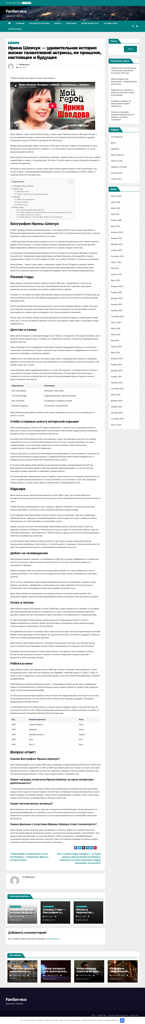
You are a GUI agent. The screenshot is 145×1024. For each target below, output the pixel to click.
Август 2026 (116, 196)
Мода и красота (90, 23)
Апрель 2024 (116, 347)
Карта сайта (134, 1015)
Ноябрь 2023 (116, 377)
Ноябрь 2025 (116, 250)
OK (122, 1020)
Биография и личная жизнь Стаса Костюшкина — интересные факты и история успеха (29, 857)
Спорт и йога (15, 29)
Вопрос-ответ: (18, 207)
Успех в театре (22, 202)
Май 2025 (115, 268)
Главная (20, 23)
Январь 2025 (116, 292)
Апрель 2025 (116, 274)
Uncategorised (13, 42)
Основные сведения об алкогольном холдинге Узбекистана (121, 103)
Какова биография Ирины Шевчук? (32, 210)
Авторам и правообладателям (118, 1015)
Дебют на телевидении (25, 199)
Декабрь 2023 (117, 371)
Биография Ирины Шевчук (23, 186)
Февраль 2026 (117, 232)
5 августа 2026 (85, 975)
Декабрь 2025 (117, 244)
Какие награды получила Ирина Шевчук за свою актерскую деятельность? (46, 212)
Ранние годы (18, 189)
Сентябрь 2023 (117, 389)
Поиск (113, 41)
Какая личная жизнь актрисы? (31, 215)
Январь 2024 (116, 365)
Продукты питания (39, 23)
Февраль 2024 (117, 359)
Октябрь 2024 (117, 310)
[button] (133, 26)
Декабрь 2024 (117, 298)
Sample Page (101, 1015)
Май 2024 (115, 341)
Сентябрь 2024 (117, 316)
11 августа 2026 (52, 975)
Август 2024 (116, 322)
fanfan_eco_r (24, 64)
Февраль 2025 (117, 286)
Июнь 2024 (115, 335)
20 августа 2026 (19, 975)
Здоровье (71, 23)
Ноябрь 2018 (116, 407)
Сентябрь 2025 (117, 256)
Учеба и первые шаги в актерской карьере (33, 194)
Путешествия (110, 23)
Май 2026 (115, 214)
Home (93, 1015)
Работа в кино (22, 205)
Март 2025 (115, 280)
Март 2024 (115, 353)
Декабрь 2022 (117, 401)
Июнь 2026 (115, 208)
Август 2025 (116, 262)
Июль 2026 (115, 202)
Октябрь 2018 (117, 413)
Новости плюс (117, 161)
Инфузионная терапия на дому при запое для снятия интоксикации (122, 92)
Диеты (57, 23)
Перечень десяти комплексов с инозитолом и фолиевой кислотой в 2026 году (123, 70)
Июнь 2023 (115, 395)
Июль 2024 (115, 328)
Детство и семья (23, 191)
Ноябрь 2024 (116, 304)
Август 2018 (116, 425)
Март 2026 (115, 226)
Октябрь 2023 (117, 383)
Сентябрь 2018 (117, 419)
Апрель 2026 (116, 220)
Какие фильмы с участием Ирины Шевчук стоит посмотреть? (42, 217)
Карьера (16, 197)
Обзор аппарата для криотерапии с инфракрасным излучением (124, 81)
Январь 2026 (116, 238)
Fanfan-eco (16, 11)
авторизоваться (52, 939)
